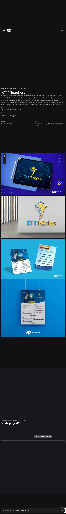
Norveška (54, 124)
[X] (4, 159)
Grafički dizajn (6, 88)
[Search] (62, 30)
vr (34, 126)
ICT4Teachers (38, 124)
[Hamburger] (3, 30)
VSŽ (37, 126)
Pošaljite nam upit (42, 436)
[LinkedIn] (4, 162)
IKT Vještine (47, 124)
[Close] (62, 510)
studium (60, 124)
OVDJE (19, 109)
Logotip (13, 88)
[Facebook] (4, 156)
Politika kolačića (23, 510)
